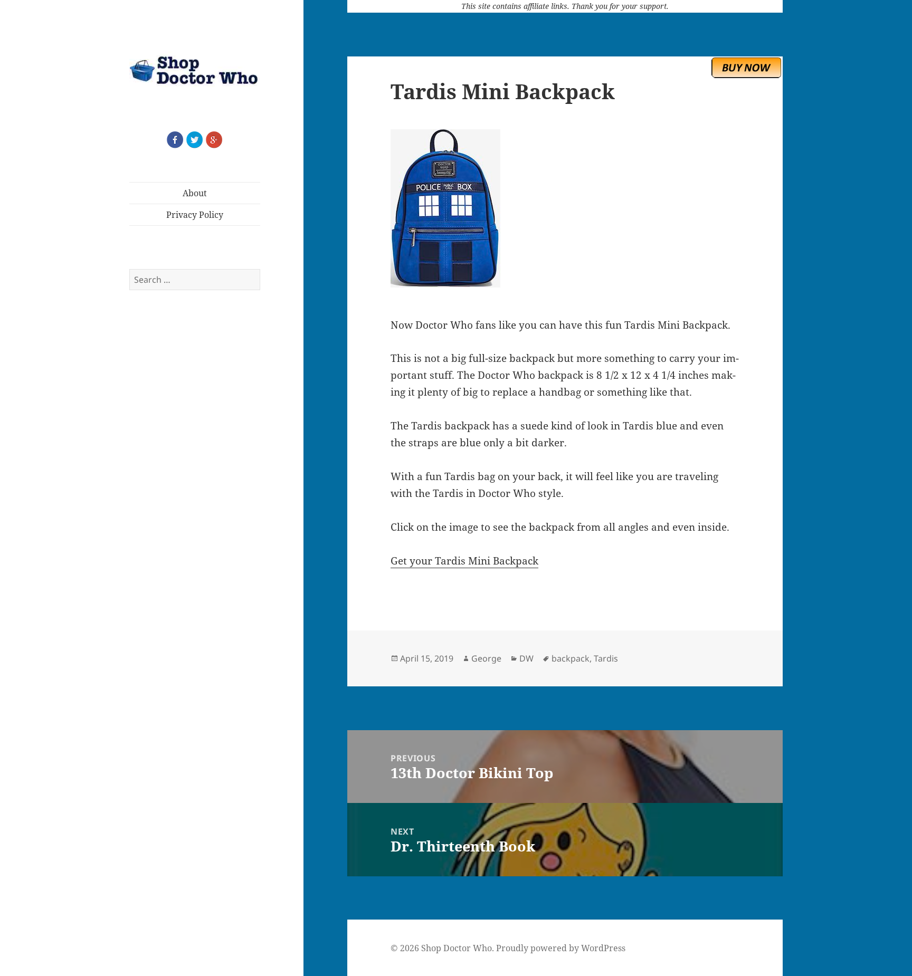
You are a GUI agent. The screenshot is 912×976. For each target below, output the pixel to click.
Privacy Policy (194, 215)
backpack (571, 658)
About (195, 193)
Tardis (606, 658)
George (486, 658)
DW (526, 658)
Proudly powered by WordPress (560, 948)
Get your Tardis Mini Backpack (464, 561)
